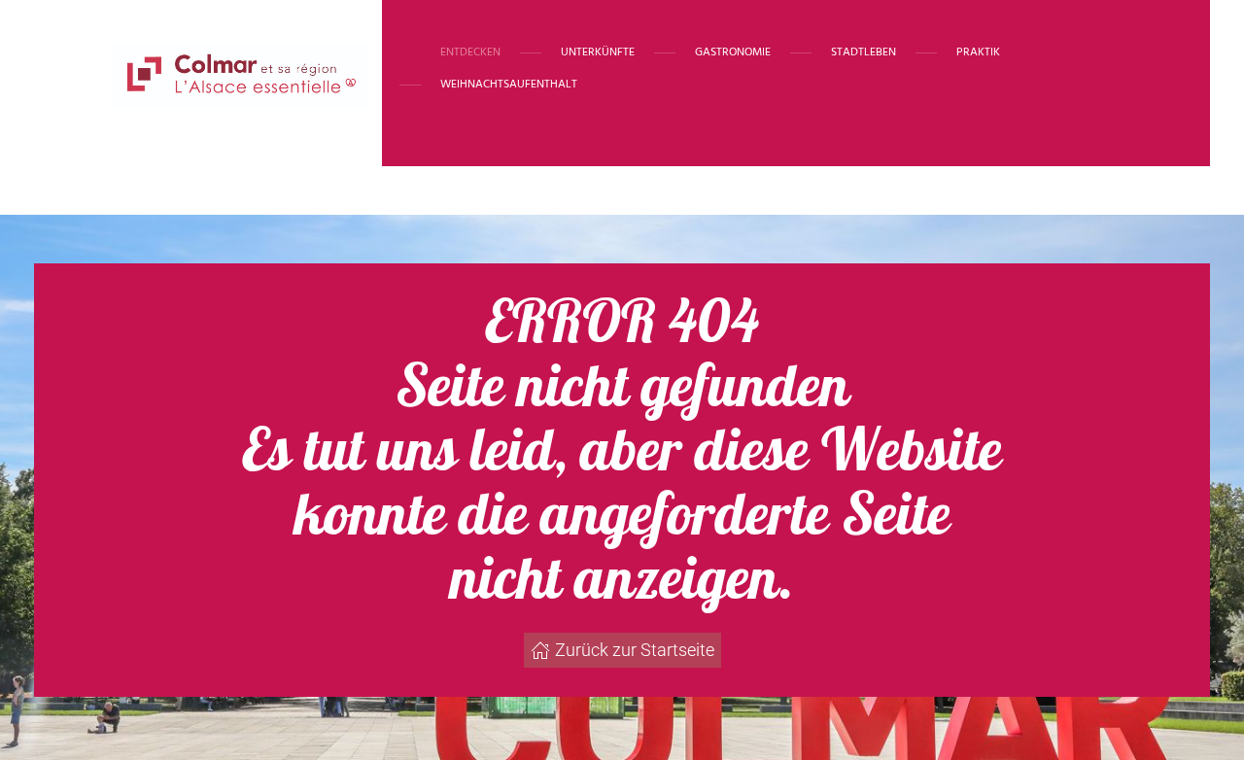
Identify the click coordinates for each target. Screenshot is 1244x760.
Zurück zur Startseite (634, 649)
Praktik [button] (978, 52)
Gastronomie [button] (733, 52)
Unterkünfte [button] (598, 52)
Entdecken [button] (470, 52)
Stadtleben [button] (863, 52)
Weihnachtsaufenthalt (508, 84)
